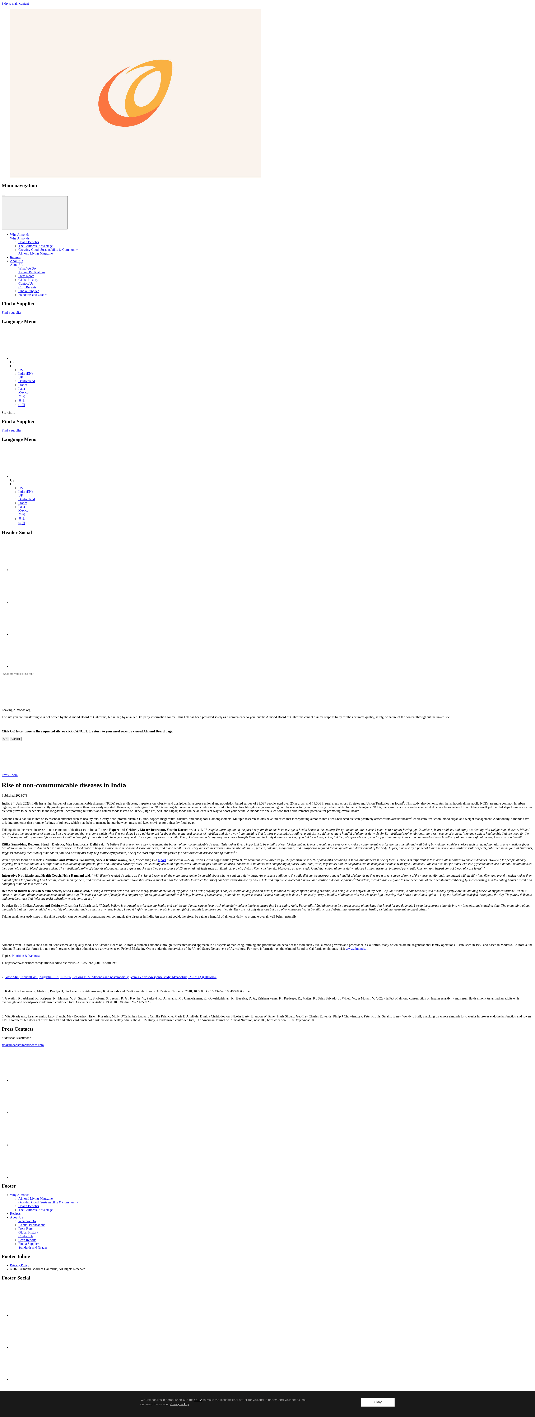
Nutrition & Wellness (26, 955)
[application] (267, 1404)
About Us (16, 264)
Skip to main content (15, 3)
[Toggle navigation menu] (3, 195)
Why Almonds (19, 238)
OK (5, 738)
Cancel (15, 738)
